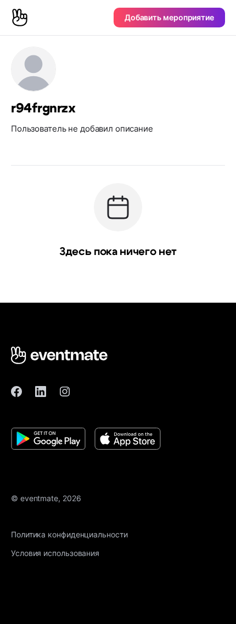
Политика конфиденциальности (69, 534)
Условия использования (55, 553)
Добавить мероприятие (169, 17)
